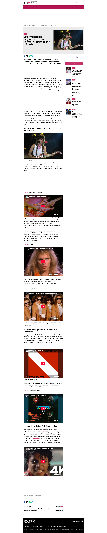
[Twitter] (27, 56)
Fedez (49, 7)
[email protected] (48, 529)
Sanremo (44, 7)
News (28, 25)
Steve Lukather (35, 438)
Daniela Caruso (27, 46)
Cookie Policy (50, 526)
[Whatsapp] (30, 56)
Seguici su (73, 57)
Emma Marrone (56, 7)
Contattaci (31, 526)
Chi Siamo (26, 526)
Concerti (63, 7)
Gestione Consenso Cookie (60, 526)
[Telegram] (32, 56)
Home (25, 25)
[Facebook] (24, 56)
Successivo (58, 506)
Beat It (44, 431)
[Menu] (25, 3)
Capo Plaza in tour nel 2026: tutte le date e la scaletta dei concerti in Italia (77, 73)
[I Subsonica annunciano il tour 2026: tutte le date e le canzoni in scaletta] (68, 114)
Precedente (28, 506)
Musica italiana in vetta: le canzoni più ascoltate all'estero (76, 104)
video (26, 192)
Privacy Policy (43, 526)
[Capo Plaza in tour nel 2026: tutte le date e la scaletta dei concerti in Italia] (68, 72)
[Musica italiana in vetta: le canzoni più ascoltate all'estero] (68, 102)
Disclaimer (37, 526)
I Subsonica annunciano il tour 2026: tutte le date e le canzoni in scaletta (77, 114)
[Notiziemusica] (32, 2)
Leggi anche (74, 63)
